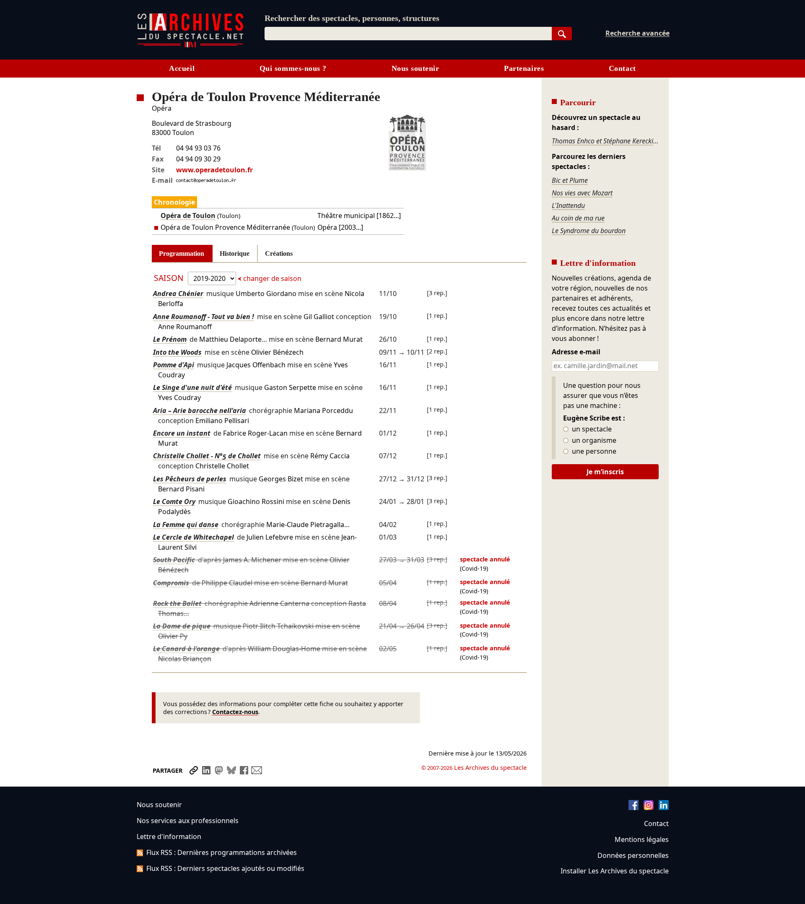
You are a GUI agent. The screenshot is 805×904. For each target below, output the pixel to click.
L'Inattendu (568, 205)
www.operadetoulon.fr (214, 169)
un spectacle (591, 429)
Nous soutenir (415, 68)
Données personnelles (633, 855)
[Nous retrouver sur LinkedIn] (664, 807)
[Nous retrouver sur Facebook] (633, 807)
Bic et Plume (570, 180)
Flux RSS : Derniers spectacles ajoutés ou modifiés (225, 868)
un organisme (593, 440)
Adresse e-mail (576, 352)
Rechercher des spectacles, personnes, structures (352, 18)
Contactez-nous (235, 712)
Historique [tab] (234, 253)
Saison (170, 277)
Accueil (182, 68)
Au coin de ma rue (578, 218)
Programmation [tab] (181, 253)
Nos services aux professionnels (188, 820)
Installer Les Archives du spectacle (615, 870)
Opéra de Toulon (188, 215)
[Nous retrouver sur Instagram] (649, 807)
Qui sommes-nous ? (293, 68)
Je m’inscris (605, 471)
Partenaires (524, 68)
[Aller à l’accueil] (190, 45)
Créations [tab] (279, 253)
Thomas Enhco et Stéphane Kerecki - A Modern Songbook (605, 140)
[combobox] (408, 33)
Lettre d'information (169, 836)
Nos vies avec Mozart (582, 192)
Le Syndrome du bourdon (589, 230)
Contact (622, 68)
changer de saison (271, 278)
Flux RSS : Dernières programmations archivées (221, 852)
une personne (593, 451)
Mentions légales (642, 839)
